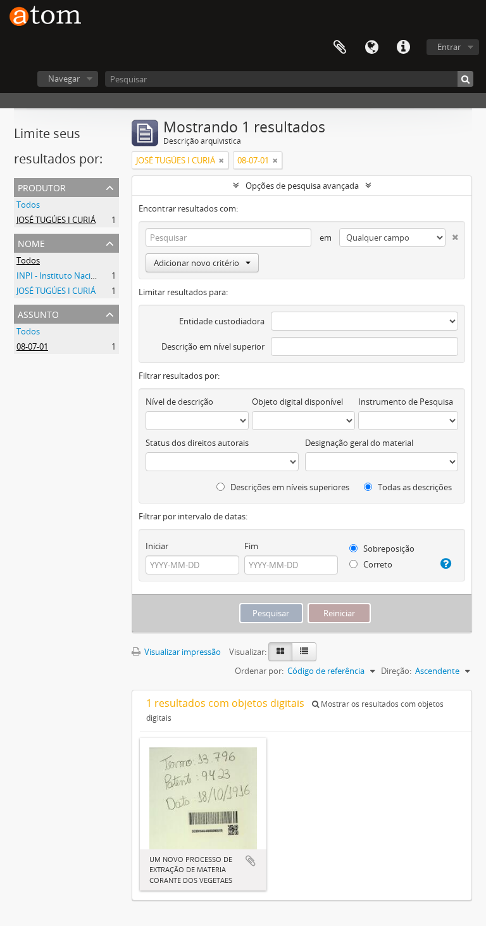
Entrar (449, 47)
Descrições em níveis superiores (288, 487)
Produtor (42, 186)
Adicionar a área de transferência (250, 860)
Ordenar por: (259, 670)
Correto (376, 564)
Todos (28, 204)
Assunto (38, 313)
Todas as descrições (414, 487)
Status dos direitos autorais (197, 442)
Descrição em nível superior (213, 346)
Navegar (64, 78)
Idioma (371, 47)
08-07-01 (32, 346)
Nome (31, 242)
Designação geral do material (359, 442)
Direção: (396, 670)
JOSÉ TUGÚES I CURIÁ (56, 219)
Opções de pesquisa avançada (302, 185)
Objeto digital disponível (297, 401)
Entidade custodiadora (222, 321)
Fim (251, 546)
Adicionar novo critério (196, 263)
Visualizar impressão (181, 651)
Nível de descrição (179, 401)
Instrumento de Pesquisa (405, 401)
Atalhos (403, 47)
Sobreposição (387, 548)
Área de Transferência (340, 47)
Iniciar (157, 546)
